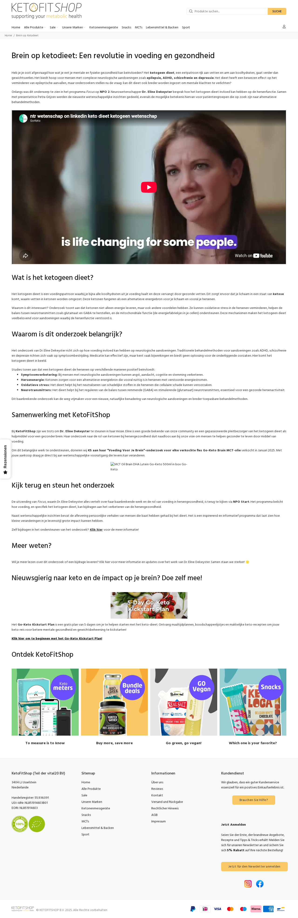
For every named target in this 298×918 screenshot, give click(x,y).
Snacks (86, 815)
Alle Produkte (91, 789)
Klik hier (96, 530)
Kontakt (157, 795)
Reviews (157, 789)
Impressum (158, 821)
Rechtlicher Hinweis (165, 808)
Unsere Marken (91, 802)
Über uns (157, 782)
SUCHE (277, 11)
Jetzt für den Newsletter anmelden (254, 866)
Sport (85, 834)
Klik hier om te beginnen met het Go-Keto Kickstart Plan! (57, 638)
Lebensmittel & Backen (97, 828)
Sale (84, 795)
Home (8, 35)
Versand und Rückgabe (167, 802)
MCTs (85, 821)
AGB (154, 815)
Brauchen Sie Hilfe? (254, 800)
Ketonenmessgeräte (95, 808)
